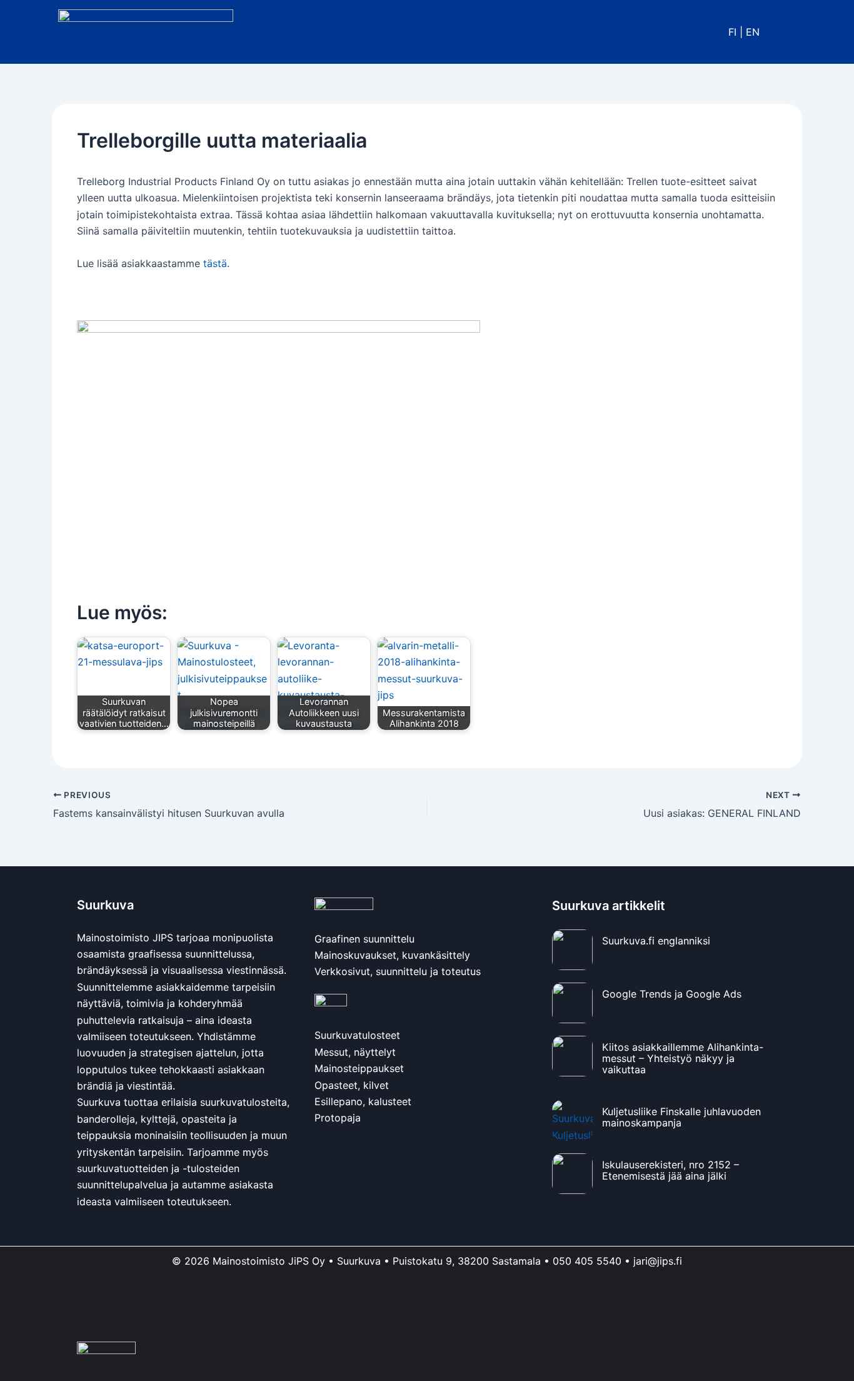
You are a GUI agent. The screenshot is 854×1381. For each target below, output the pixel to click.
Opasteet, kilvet (351, 1085)
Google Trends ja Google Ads (671, 994)
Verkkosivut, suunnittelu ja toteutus (397, 971)
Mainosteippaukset (359, 1068)
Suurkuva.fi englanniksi (656, 940)
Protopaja (337, 1117)
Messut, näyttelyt (355, 1052)
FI (732, 32)
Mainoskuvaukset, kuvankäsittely (392, 955)
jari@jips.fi (657, 1261)
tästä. (216, 263)
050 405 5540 (587, 1261)
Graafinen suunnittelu (364, 939)
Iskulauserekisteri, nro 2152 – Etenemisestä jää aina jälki (670, 1169)
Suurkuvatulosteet (357, 1035)
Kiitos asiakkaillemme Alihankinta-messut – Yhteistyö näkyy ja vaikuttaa (682, 1058)
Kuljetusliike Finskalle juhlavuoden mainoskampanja (681, 1116)
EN (753, 32)
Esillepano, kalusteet (362, 1101)
